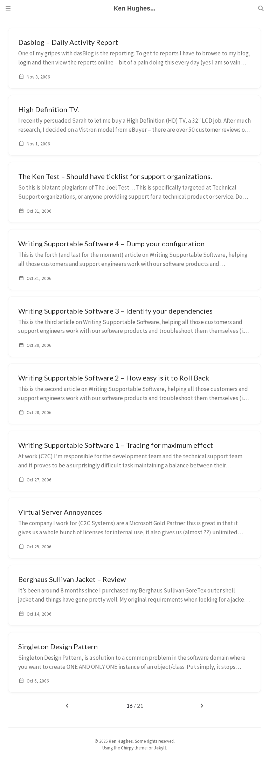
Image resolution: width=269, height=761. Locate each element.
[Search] (261, 8)
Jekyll (160, 747)
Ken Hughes (121, 741)
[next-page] (201, 706)
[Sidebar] (8, 8)
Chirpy (127, 747)
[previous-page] (67, 706)
